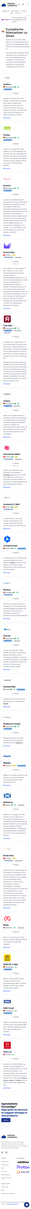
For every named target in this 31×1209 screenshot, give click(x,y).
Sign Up (5, 1120)
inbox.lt (19, 1080)
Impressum (4, 1187)
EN (19, 4)
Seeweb (5, 703)
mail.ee (11, 1080)
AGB (2, 1190)
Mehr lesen (6, 118)
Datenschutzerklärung (8, 1193)
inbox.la (5, 1080)
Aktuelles (24, 11)
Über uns (18, 13)
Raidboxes (19, 742)
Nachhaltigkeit (5, 1174)
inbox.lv (24, 1078)
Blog (11, 13)
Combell (12, 562)
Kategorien (5, 11)
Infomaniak (6, 475)
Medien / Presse (6, 1178)
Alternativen (15, 11)
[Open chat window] (26, 1204)
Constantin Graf (13, 1204)
